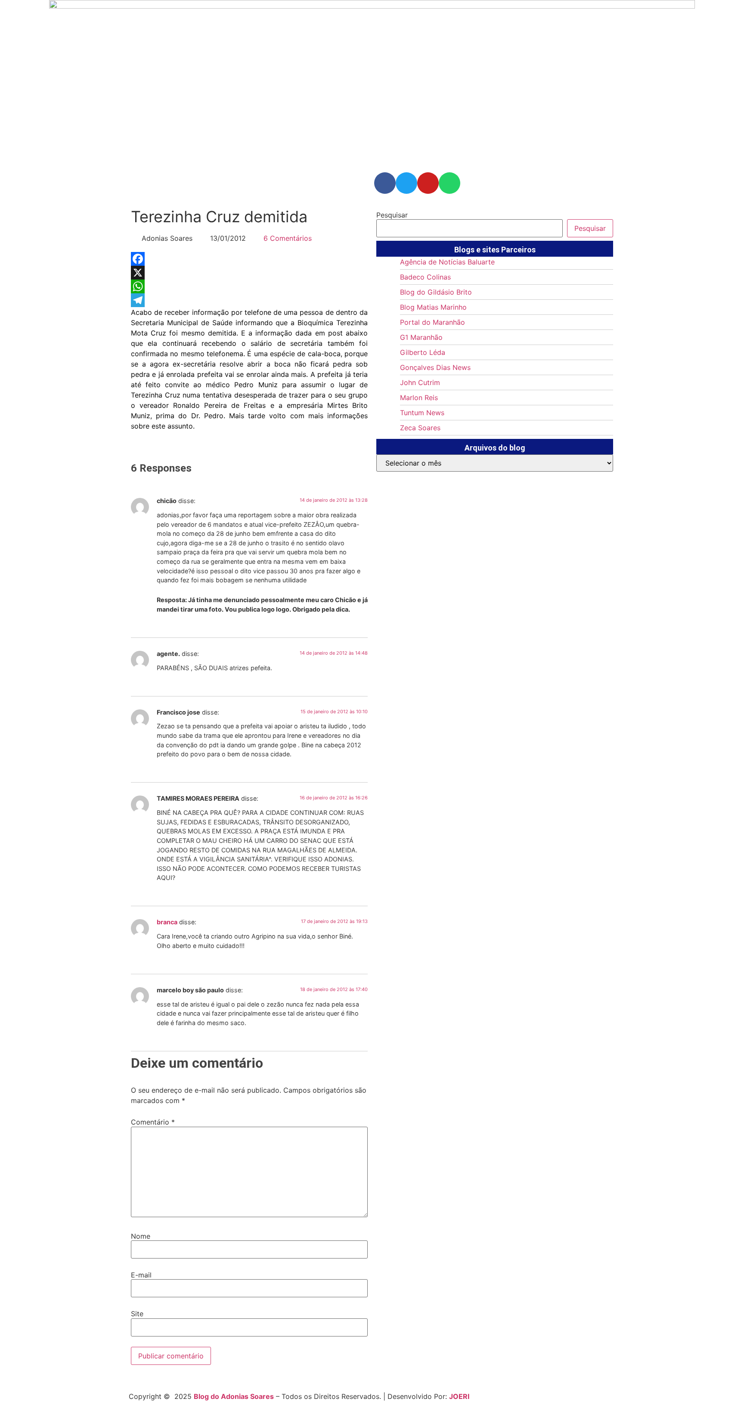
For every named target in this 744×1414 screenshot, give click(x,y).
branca (167, 922)
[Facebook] (249, 259)
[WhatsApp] (249, 286)
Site (137, 1313)
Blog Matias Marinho (433, 307)
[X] (249, 273)
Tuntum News (422, 412)
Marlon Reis (419, 397)
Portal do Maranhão (432, 322)
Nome (140, 1236)
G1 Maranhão (421, 337)
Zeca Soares (420, 427)
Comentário (153, 1122)
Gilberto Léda (422, 352)
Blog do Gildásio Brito (436, 292)
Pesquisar (392, 214)
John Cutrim (420, 382)
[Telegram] (249, 300)
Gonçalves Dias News (435, 367)
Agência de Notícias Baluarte (447, 262)
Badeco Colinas (425, 277)
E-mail (141, 1274)
